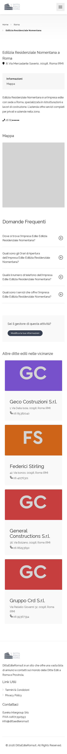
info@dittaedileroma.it (15, 721)
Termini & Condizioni (17, 690)
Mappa (11, 83)
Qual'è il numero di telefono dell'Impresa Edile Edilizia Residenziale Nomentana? (27, 277)
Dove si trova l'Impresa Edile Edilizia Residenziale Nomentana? (24, 238)
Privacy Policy (13, 695)
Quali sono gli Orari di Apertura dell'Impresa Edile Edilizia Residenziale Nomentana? (26, 257)
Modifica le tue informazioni (25, 333)
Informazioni (14, 78)
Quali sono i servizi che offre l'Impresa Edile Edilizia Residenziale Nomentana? (26, 294)
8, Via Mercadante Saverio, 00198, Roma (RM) (34, 63)
